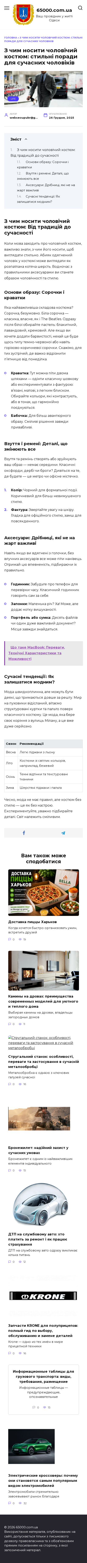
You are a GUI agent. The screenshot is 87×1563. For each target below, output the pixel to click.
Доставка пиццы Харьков (32, 922)
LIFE (13, 98)
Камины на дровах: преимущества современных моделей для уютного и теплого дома (43, 1001)
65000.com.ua (54, 10)
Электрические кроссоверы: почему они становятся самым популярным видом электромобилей (43, 1481)
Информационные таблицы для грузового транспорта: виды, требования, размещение (43, 1377)
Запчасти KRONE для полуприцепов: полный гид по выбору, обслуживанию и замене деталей (43, 1330)
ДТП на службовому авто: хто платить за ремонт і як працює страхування (37, 1239)
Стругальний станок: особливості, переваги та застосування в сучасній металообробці (43, 1061)
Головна (10, 37)
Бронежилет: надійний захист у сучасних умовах (38, 1150)
